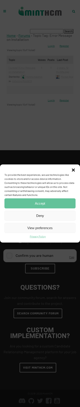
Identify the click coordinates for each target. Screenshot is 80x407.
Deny (40, 216)
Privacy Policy (38, 236)
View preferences (40, 228)
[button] (73, 170)
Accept (40, 203)
